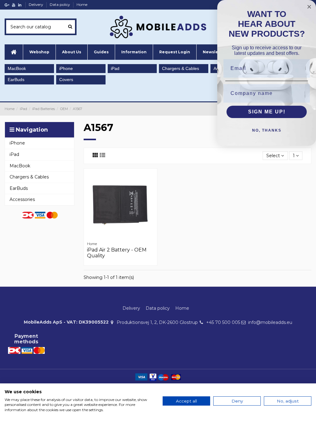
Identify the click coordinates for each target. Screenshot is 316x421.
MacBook (17, 68)
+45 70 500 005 (223, 322)
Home (82, 4)
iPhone (66, 68)
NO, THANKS (266, 130)
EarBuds (16, 79)
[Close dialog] (309, 6)
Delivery (36, 4)
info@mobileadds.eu (270, 322)
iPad (115, 68)
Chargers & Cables (180, 68)
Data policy (60, 4)
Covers (66, 79)
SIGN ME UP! (266, 111)
